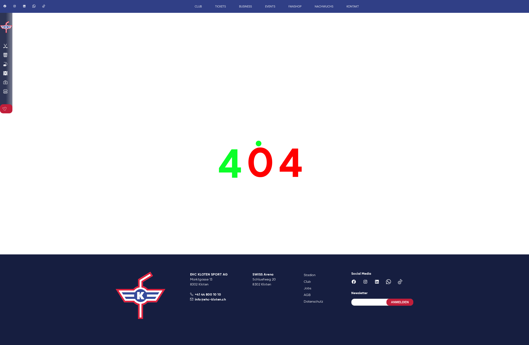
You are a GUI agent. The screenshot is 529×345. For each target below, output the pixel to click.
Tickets (220, 6)
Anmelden (400, 302)
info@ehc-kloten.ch (210, 299)
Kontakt (353, 6)
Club (307, 282)
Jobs (307, 288)
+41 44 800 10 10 (208, 294)
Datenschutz (313, 301)
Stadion (310, 275)
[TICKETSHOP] (5, 109)
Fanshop (294, 6)
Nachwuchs (324, 6)
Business (245, 6)
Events (270, 6)
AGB (307, 295)
